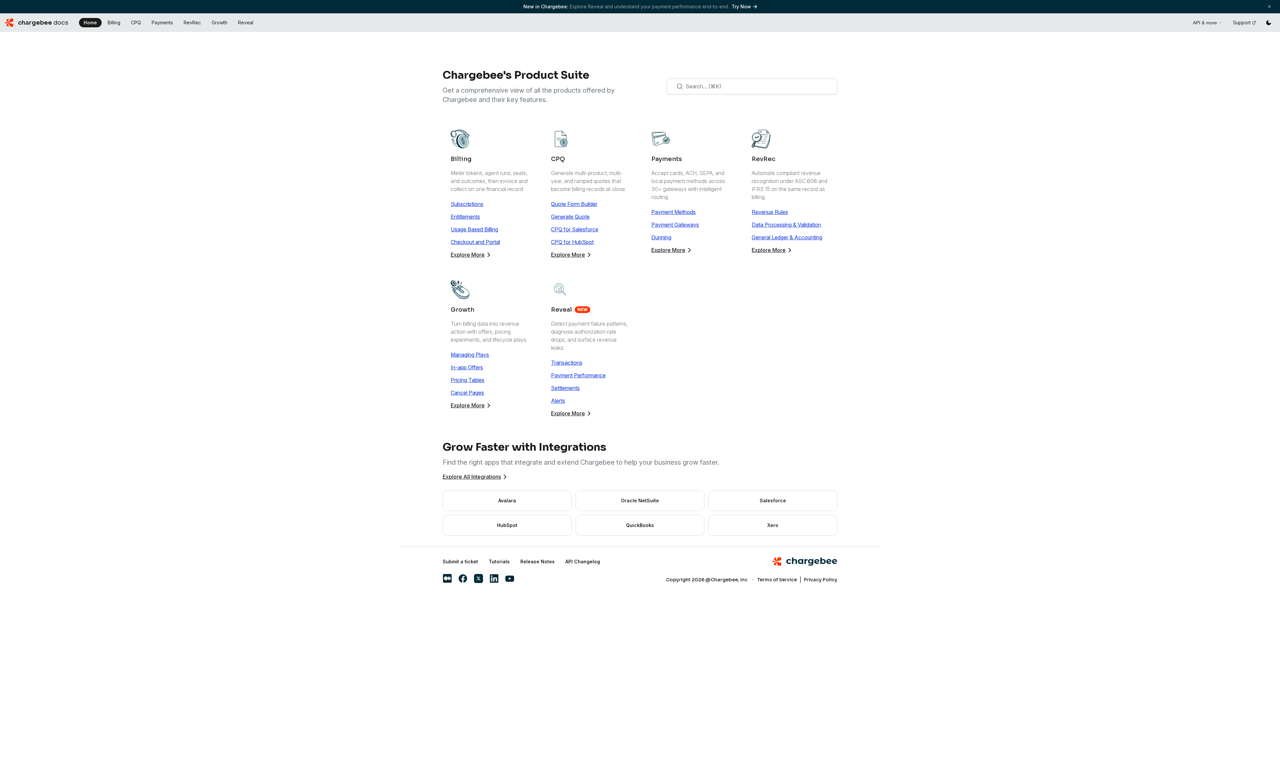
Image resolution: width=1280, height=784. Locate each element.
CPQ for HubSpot (572, 242)
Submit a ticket (460, 561)
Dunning (661, 237)
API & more (1205, 22)
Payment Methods (673, 212)
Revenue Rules (770, 212)
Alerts (558, 401)
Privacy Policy (820, 580)
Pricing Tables (467, 380)
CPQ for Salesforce (574, 229)
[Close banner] (1269, 6)
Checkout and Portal (475, 242)
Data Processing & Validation (786, 225)
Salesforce (773, 500)
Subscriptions (467, 204)
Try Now (741, 6)
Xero (772, 525)
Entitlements (465, 217)
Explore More (468, 255)
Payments (162, 22)
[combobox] (752, 86)
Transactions (566, 363)
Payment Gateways (675, 225)
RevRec (192, 22)
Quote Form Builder (574, 204)
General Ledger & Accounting (787, 237)
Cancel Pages (467, 393)
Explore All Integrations (472, 477)
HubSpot (507, 525)
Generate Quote (570, 217)
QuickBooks (640, 525)
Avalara (507, 500)
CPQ (136, 22)
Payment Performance (578, 375)
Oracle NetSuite (640, 500)
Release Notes (537, 561)
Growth (219, 22)
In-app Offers (467, 367)
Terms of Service (777, 580)
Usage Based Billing (474, 229)
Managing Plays (470, 355)
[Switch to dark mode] (1269, 23)
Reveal (245, 22)
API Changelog (582, 561)
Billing (114, 22)
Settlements (565, 388)
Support (1242, 22)
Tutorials (499, 561)
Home (90, 22)
